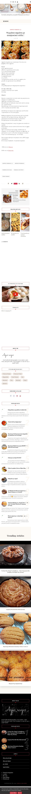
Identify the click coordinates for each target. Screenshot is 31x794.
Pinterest (11, 147)
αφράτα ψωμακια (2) (15, 29)
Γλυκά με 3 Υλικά (18, 373)
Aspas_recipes (22, 783)
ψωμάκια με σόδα (7, 169)
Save (16, 183)
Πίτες (11, 380)
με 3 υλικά (5, 764)
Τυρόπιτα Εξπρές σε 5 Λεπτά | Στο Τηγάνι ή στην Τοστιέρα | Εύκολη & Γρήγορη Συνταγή (18, 504)
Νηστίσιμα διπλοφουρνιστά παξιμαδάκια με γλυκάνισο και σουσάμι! (18, 434)
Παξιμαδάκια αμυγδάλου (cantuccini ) (17, 410)
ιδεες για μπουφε (7, 758)
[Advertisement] (15, 329)
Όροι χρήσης (6, 777)
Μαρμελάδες (5, 377)
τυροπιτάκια (6, 767)
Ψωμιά (25, 380)
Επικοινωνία (6, 779)
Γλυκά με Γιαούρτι (7, 373)
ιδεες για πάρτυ (7, 761)
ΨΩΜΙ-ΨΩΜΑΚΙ (5, 176)
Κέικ (22, 377)
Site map (5, 775)
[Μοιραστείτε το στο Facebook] (8, 183)
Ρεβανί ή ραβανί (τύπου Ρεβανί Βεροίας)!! (18, 468)
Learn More (13, 793)
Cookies (5, 774)
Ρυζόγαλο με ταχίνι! (13, 478)
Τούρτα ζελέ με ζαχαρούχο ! (14, 422)
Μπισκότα (5, 380)
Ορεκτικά (5, 383)
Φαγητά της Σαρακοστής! (15, 683)
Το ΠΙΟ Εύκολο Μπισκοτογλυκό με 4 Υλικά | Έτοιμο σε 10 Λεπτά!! (17, 491)
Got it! (19, 793)
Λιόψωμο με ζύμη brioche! (14, 457)
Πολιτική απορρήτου (8, 772)
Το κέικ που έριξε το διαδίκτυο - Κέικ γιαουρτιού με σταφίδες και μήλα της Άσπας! (15, 571)
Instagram (11, 150)
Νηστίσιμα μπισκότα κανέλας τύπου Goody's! (15, 646)
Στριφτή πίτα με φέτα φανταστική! (15, 609)
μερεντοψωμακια (19, 163)
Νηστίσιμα (18, 380)
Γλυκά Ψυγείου (15, 377)
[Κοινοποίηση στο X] (12, 183)
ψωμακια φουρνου (19, 169)
